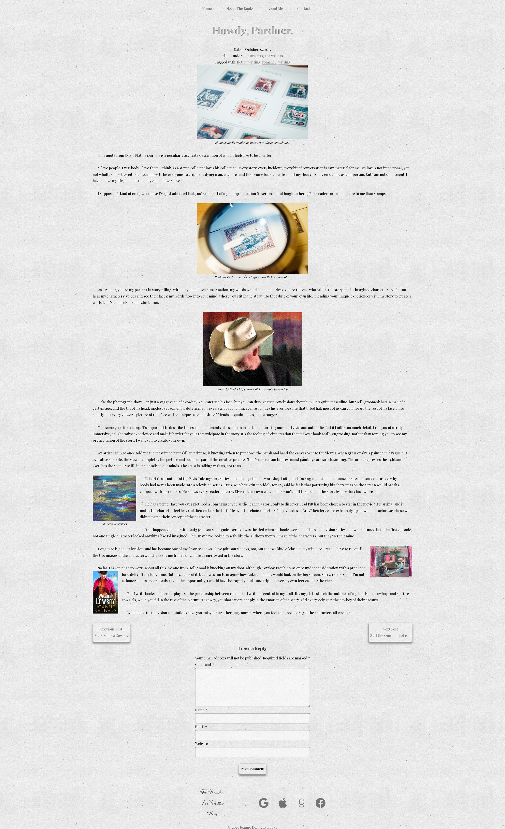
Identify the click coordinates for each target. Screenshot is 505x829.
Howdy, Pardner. (252, 30)
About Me (275, 8)
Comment (204, 664)
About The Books (239, 8)
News (213, 813)
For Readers (253, 55)
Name (201, 710)
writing (284, 62)
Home (207, 8)
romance (269, 62)
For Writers (274, 55)
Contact (303, 8)
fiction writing (248, 62)
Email (201, 726)
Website (201, 743)
